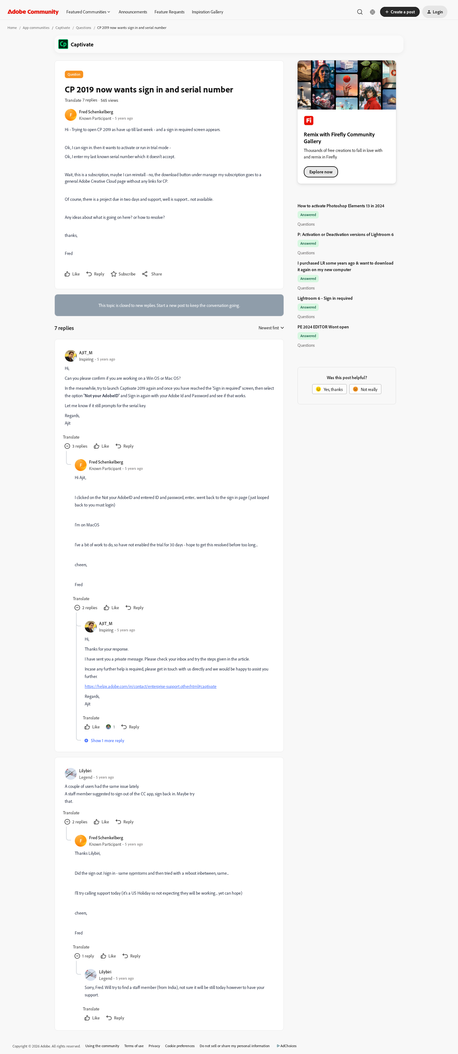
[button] (400, 12)
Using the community (102, 1045)
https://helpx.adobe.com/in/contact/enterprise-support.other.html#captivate (151, 686)
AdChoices (288, 1045)
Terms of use (134, 1045)
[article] (169, 400)
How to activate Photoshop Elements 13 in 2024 (341, 205)
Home (12, 27)
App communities (36, 27)
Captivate (62, 27)
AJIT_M (86, 352)
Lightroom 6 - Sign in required (325, 298)
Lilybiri (85, 770)
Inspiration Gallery (207, 11)
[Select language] (373, 12)
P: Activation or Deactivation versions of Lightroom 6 (346, 234)
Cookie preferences (180, 1045)
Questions (83, 27)
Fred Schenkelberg (96, 111)
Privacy (154, 1045)
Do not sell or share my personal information (235, 1045)
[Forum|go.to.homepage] (33, 12)
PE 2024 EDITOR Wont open (323, 326)
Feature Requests (169, 11)
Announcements (133, 11)
